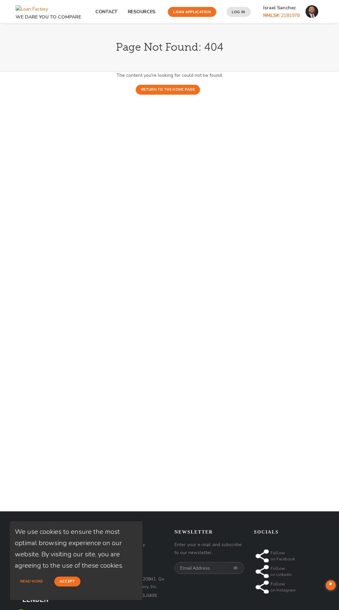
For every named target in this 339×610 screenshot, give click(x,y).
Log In (238, 12)
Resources (143, 12)
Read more (31, 581)
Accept (67, 581)
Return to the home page (168, 89)
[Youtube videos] (331, 585)
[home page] (32, 7)
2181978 (281, 15)
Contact (106, 12)
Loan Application (192, 12)
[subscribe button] (236, 568)
